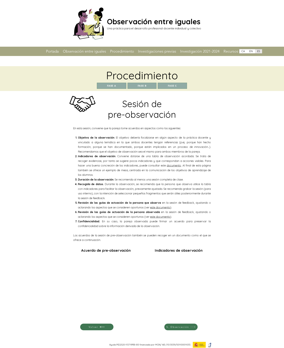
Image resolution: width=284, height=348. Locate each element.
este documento (160, 207)
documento (174, 165)
